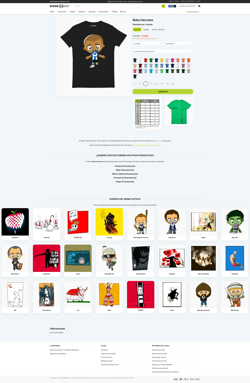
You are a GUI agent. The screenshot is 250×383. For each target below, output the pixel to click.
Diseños (82, 11)
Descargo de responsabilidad (162, 364)
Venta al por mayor (187, 1)
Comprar (163, 91)
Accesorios (62, 11)
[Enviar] (163, 6)
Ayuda (198, 1)
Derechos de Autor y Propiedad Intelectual (64, 350)
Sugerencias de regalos (58, 354)
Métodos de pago (107, 361)
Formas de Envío (106, 357)
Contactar (104, 350)
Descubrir (92, 11)
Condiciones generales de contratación (165, 372)
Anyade (149, 24)
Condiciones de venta (159, 361)
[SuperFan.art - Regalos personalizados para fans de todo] (59, 6)
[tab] (137, 29)
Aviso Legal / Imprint (159, 357)
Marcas (123, 11)
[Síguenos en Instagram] (172, 6)
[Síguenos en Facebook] (169, 6)
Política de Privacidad (159, 354)
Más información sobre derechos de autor (146, 145)
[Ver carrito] (199, 6)
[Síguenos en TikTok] (175, 6)
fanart (159, 141)
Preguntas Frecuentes (108, 354)
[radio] (135, 60)
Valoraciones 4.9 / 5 (193, 12)
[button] (187, 6)
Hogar (72, 11)
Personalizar (103, 11)
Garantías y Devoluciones (110, 364)
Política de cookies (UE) (160, 368)
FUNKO (114, 11)
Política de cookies (158, 350)
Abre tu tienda (174, 1)
